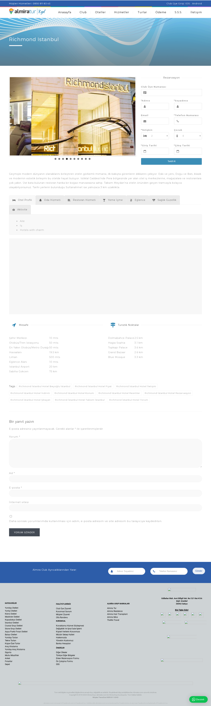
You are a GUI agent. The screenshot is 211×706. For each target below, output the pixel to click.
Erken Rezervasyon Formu (67, 658)
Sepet (7, 664)
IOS (187, 3)
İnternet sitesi (19, 502)
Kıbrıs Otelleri (11, 614)
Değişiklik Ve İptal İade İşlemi (69, 629)
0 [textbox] (183, 136)
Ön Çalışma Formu (64, 661)
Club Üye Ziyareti (63, 608)
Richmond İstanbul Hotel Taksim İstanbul (80, 400)
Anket (7, 658)
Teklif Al (171, 161)
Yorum (14, 436)
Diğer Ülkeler (61, 652)
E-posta (15, 487)
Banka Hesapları (63, 643)
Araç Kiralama (11, 646)
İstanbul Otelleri (12, 623)
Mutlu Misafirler (12, 655)
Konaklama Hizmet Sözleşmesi (70, 626)
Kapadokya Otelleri (13, 620)
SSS (58, 664)
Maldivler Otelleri (12, 617)
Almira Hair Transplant (117, 614)
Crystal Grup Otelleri (14, 626)
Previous (4, 116)
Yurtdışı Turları (11, 637)
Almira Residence (114, 611)
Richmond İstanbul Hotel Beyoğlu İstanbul (44, 386)
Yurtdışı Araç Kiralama (15, 649)
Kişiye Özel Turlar (12, 643)
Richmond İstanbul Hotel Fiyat (93, 386)
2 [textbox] (152, 136)
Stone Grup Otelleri (13, 629)
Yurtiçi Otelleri (11, 611)
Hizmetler (121, 12)
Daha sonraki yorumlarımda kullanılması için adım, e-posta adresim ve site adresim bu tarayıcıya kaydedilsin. (85, 521)
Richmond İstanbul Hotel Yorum (128, 400)
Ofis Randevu (62, 617)
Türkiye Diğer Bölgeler (65, 655)
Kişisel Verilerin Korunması (68, 631)
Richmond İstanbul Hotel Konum (74, 393)
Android (197, 3)
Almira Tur (111, 608)
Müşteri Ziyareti (63, 614)
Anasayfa (64, 12)
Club (83, 12)
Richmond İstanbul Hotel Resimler (119, 393)
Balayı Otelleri (11, 634)
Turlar (142, 12)
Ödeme (160, 12)
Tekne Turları (10, 640)
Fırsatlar (8, 661)
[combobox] (159, 135)
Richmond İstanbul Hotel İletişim (136, 386)
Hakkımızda (61, 637)
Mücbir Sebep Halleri (65, 634)
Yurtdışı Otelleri (11, 608)
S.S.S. (178, 12)
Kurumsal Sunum (64, 611)
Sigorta (8, 652)
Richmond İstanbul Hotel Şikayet (30, 400)
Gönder (198, 571)
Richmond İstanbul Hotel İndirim (30, 393)
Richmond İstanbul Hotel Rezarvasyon (168, 393)
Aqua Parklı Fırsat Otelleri (16, 631)
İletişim (196, 12)
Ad (12, 473)
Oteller (100, 12)
